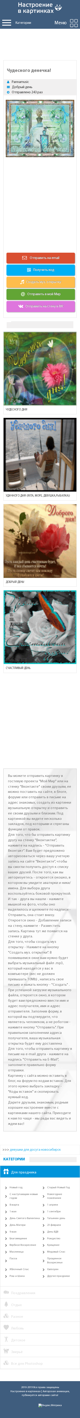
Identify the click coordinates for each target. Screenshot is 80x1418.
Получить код (43, 270)
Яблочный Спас (19, 1269)
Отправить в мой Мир (44, 294)
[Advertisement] (40, 43)
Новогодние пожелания (54, 1196)
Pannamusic (20, 82)
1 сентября (54, 1211)
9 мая (13, 1232)
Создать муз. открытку (43, 282)
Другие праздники (58, 1276)
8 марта (14, 1205)
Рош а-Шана (17, 1276)
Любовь (17, 1328)
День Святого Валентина (25, 1218)
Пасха (13, 1258)
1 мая (13, 1211)
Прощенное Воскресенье (54, 1260)
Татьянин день (56, 1218)
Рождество (53, 1238)
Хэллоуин (52, 1269)
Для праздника (23, 1172)
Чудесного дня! (16, 409)
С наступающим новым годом (24, 1196)
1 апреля (52, 1205)
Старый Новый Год (58, 1187)
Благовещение (18, 1238)
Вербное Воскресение (23, 1245)
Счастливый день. (18, 668)
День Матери (18, 1225)
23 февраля (54, 1225)
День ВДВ (52, 1232)
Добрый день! (15, 582)
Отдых (16, 1305)
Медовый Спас (56, 1252)
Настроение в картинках (25, 1391)
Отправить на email (44, 258)
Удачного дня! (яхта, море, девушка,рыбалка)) (38, 495)
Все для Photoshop (27, 1364)
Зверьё (17, 1352)
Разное (17, 1317)
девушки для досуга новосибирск (35, 1150)
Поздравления (23, 1293)
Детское (18, 1340)
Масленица (17, 1252)
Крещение (53, 1245)
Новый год (16, 1187)
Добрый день (22, 87)
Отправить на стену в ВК (44, 306)
